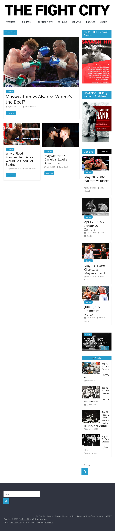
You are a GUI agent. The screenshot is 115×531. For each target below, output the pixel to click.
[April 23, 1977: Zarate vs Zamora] (95, 199)
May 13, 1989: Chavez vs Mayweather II (94, 269)
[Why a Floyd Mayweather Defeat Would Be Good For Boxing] (22, 124)
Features (10, 22)
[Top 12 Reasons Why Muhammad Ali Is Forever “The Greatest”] (92, 410)
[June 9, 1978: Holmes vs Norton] (95, 288)
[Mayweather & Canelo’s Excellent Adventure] (60, 124)
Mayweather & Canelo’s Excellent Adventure (57, 159)
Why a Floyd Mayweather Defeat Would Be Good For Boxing (20, 159)
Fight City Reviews (68, 516)
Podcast (90, 22)
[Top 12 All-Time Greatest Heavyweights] (92, 361)
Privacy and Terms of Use (86, 516)
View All (104, 151)
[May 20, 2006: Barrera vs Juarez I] (95, 158)
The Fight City (45, 22)
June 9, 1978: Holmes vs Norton (93, 310)
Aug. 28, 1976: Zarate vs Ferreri (95, 341)
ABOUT (103, 22)
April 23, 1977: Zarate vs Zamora (94, 225)
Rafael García (63, 167)
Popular (98, 358)
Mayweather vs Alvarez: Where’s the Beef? (39, 99)
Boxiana (26, 22)
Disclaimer (100, 516)
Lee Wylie (76, 22)
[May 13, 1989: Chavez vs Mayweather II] (95, 244)
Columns (62, 22)
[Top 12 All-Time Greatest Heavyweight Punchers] (92, 386)
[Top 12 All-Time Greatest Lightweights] (92, 434)
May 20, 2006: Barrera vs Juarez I (96, 181)
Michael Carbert (30, 107)
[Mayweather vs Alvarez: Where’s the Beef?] (41, 38)
